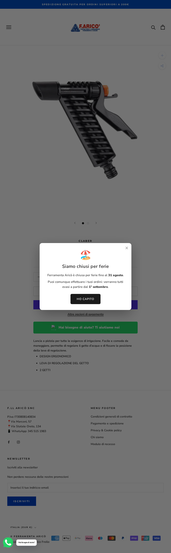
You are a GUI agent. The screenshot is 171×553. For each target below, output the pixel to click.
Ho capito (85, 299)
